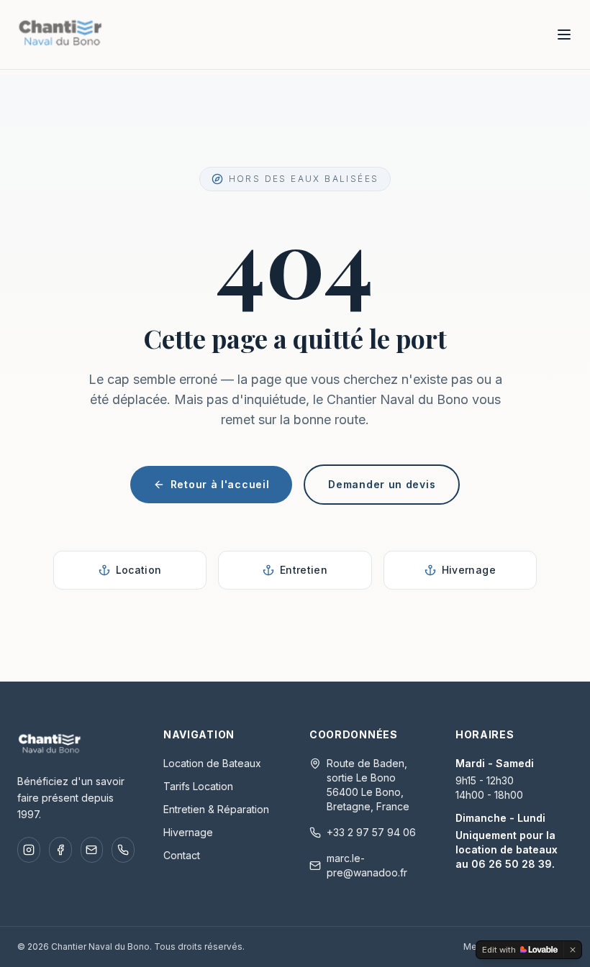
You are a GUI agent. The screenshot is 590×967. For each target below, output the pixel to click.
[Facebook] (60, 850)
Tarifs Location (198, 786)
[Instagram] (28, 850)
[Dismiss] (572, 949)
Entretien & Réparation (216, 809)
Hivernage (188, 832)
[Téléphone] (123, 850)
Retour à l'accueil (220, 484)
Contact (181, 855)
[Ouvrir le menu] (564, 34)
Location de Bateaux (212, 763)
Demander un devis (381, 484)
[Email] (92, 850)
